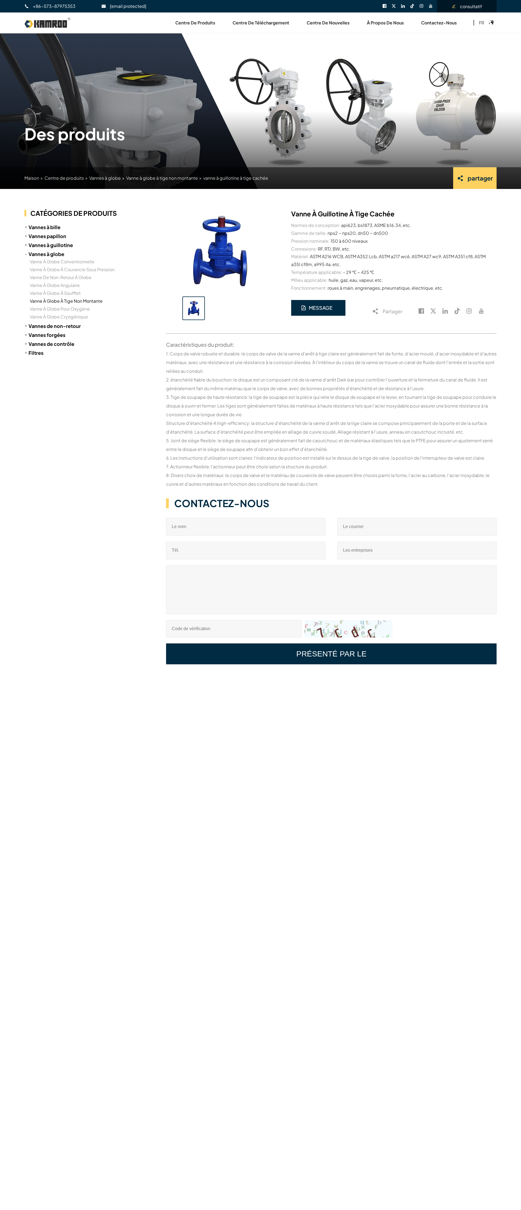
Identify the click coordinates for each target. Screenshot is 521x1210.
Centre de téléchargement (261, 23)
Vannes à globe (105, 178)
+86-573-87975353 (54, 6)
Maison (31, 178)
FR (481, 23)
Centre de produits (195, 23)
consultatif (471, 6)
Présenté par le (331, 654)
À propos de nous (385, 23)
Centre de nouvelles (328, 23)
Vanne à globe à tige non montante (162, 178)
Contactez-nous (439, 23)
